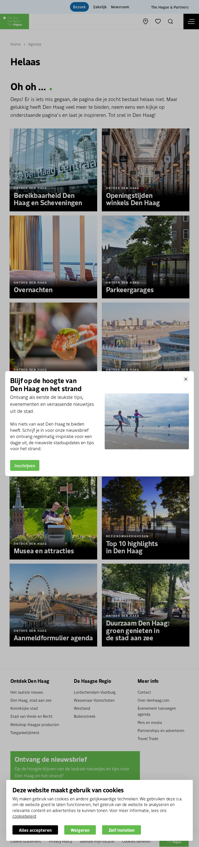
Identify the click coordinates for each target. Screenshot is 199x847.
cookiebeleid (24, 816)
